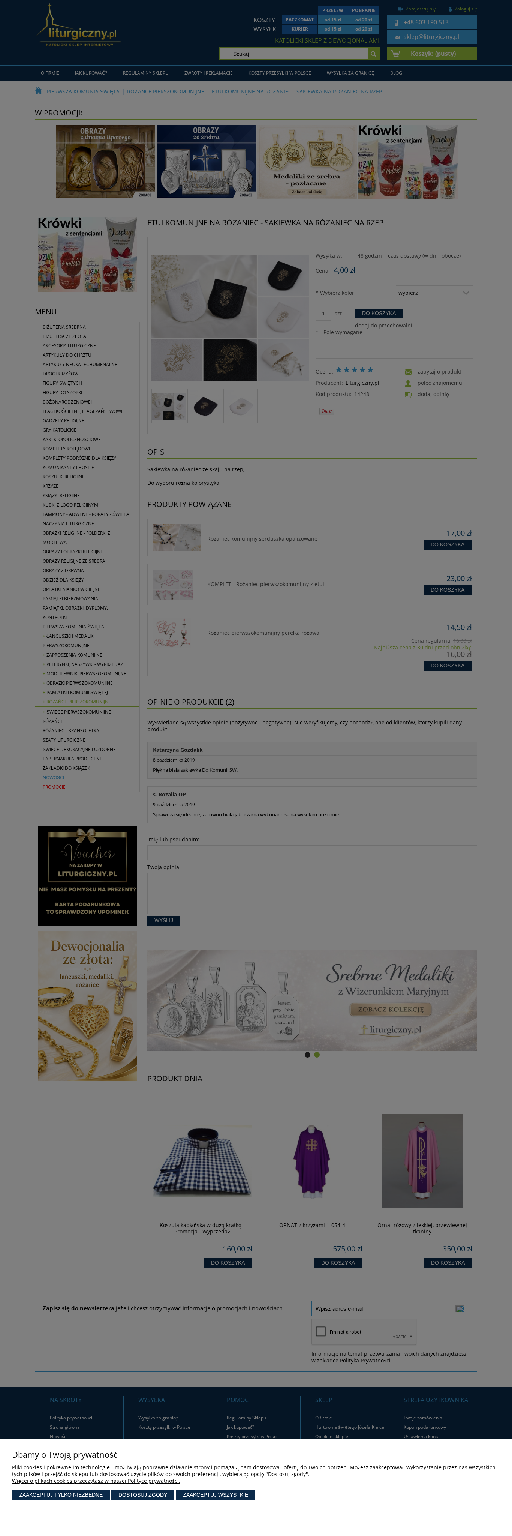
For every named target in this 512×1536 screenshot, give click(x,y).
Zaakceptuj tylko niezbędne (61, 1495)
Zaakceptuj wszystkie (215, 1495)
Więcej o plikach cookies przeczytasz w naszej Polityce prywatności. (96, 1480)
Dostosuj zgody (142, 1495)
